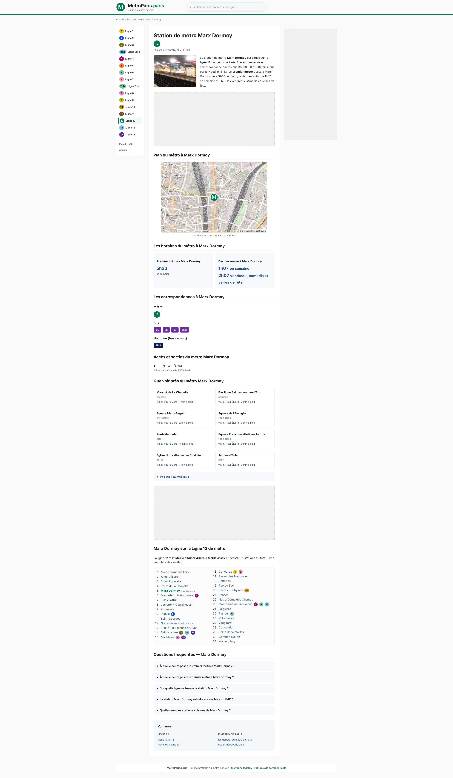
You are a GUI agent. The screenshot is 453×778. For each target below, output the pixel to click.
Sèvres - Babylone (231, 590)
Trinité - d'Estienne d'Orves (179, 628)
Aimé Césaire (170, 576)
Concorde (225, 571)
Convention (226, 627)
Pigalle (165, 614)
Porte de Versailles (231, 632)
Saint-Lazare (169, 632)
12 (157, 43)
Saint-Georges (170, 618)
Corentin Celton (229, 637)
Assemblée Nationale (233, 576)
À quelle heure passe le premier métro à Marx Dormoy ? (197, 666)
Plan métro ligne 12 (168, 744)
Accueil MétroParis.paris (230, 744)
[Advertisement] (214, 119)
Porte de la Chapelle (174, 586)
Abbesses (167, 609)
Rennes (223, 595)
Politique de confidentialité (270, 767)
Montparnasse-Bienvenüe (236, 604)
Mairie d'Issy (227, 641)
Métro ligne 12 (165, 739)
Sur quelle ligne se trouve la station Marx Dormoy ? (194, 688)
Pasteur (224, 613)
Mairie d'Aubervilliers (175, 572)
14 (193, 632)
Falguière (225, 609)
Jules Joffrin (169, 600)
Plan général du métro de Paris (234, 739)
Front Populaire (171, 581)
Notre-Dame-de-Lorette (177, 623)
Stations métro (135, 19)
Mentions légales (241, 767)
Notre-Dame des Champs (236, 599)
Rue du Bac (226, 585)
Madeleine (167, 637)
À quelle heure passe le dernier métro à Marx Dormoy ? (197, 677)
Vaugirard (225, 623)
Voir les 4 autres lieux (174, 477)
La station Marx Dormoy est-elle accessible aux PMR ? (196, 699)
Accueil (120, 19)
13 (187, 632)
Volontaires (226, 618)
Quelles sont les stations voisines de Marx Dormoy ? (195, 710)
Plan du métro (126, 144)
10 (246, 590)
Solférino (225, 581)
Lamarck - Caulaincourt (177, 604)
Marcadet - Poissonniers (177, 595)
